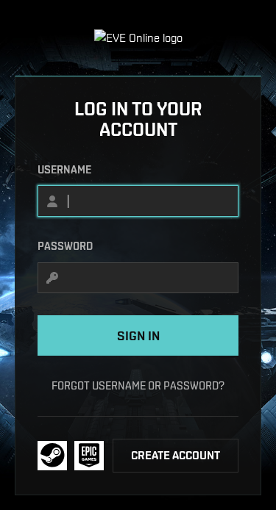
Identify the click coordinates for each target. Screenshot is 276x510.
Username (64, 169)
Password (65, 246)
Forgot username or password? (138, 385)
